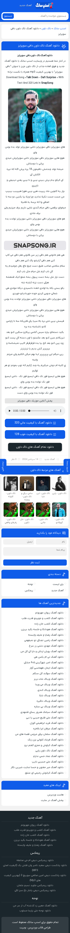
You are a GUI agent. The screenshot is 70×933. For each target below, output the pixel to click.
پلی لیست (58, 584)
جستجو (8, 16)
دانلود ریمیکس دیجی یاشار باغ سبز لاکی (35, 890)
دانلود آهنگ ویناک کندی (51, 690)
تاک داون (46, 28)
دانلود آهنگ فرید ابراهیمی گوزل (47, 723)
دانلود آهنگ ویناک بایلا (51, 695)
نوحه (30, 584)
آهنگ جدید (25, 5)
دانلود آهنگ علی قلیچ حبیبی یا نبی (45, 717)
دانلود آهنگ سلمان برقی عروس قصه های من (39, 734)
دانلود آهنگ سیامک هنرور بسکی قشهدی (42, 712)
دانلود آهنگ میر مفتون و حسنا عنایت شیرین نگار (37, 767)
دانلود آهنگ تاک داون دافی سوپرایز (39, 45)
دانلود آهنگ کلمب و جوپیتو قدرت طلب (43, 618)
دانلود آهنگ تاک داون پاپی (49, 750)
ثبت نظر (35, 562)
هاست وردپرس (55, 794)
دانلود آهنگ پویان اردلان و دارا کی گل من (42, 651)
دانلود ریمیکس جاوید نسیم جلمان (35, 885)
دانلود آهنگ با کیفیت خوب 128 (33, 434)
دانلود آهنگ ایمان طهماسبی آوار (47, 668)
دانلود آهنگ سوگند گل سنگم (48, 673)
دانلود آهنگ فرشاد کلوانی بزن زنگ (46, 739)
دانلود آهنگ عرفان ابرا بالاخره (48, 728)
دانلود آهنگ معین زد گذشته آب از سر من (35, 905)
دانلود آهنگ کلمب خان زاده (49, 624)
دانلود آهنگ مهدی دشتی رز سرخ (46, 646)
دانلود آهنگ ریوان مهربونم (49, 612)
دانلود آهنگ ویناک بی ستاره (49, 706)
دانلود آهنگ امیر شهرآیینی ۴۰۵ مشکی (44, 662)
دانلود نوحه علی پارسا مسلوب (35, 910)
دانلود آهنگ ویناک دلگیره (50, 701)
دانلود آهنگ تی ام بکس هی (49, 657)
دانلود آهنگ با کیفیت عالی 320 (33, 423)
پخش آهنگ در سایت (52, 800)
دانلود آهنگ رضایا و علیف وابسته (46, 635)
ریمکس (29, 590)
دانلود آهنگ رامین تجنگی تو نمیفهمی (44, 640)
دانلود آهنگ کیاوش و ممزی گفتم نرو (44, 745)
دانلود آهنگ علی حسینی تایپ (48, 762)
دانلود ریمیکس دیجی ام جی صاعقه (35, 860)
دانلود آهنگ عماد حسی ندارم (48, 756)
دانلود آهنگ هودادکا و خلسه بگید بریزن (42, 629)
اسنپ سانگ (59, 28)
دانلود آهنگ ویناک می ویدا (49, 684)
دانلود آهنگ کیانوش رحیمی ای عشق (44, 773)
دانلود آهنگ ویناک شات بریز (49, 679)
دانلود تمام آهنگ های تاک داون (35, 447)
